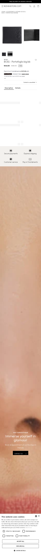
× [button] (39, 516)
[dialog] (20, 534)
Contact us (18, 453)
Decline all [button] (20, 546)
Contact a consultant (29, 82)
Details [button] (17, 88)
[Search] (30, 6)
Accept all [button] (20, 541)
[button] (30, 6)
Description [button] (9, 88)
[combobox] (36, 516)
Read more (29, 527)
